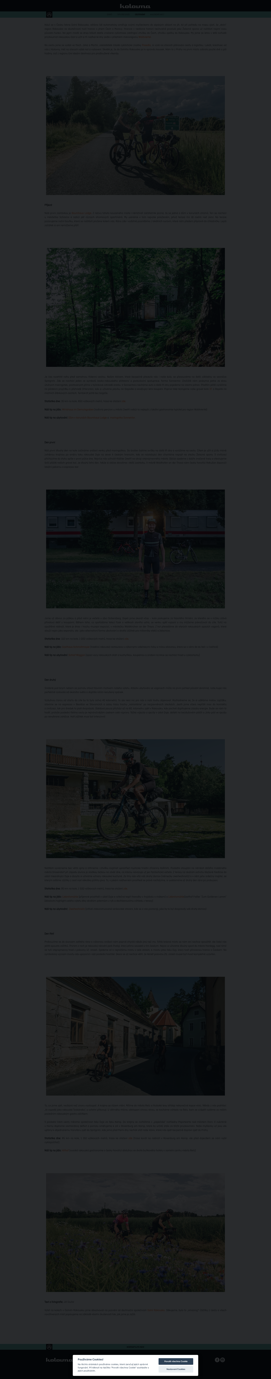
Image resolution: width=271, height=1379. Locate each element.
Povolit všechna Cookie (176, 1361)
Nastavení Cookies (176, 1369)
